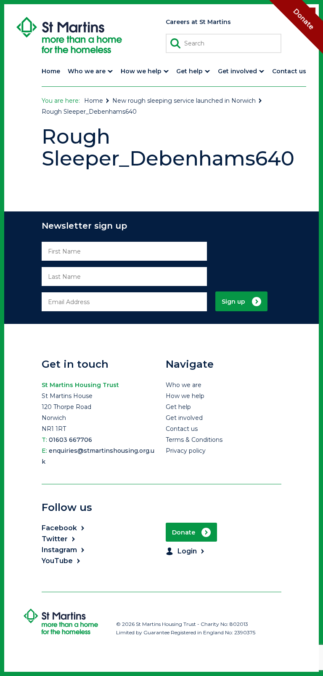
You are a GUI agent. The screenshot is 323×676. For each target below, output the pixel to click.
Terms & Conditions (194, 440)
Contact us (182, 429)
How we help (185, 396)
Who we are (183, 385)
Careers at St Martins (198, 22)
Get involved (184, 418)
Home (93, 100)
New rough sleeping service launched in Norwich (184, 100)
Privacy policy (186, 450)
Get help (178, 407)
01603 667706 (70, 440)
